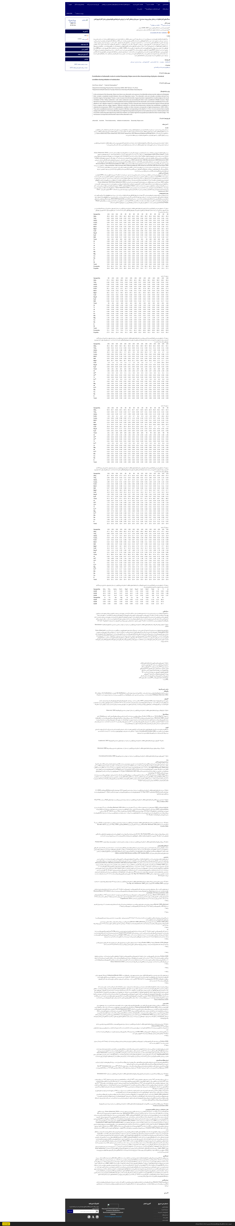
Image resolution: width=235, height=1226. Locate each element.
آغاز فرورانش (146, 62)
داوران (70, 4)
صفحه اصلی (165, 4)
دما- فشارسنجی (155, 62)
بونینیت (162, 62)
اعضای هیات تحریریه (163, 1212)
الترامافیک (167, 62)
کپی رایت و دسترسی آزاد (93, 4)
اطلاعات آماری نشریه (138, 4)
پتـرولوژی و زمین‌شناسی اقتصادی (162, 67)
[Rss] (89, 1217)
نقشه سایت (165, 1220)
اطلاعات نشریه (150, 4)
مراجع (165, 1193)
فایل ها (85, 31)
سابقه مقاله (84, 44)
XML (85, 35)
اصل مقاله (164, 124)
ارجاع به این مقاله (82, 54)
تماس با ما (139, 9)
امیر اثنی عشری (166, 25)
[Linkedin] (97, 1217)
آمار (85, 59)
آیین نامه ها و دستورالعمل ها (153, 9)
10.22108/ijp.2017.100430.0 (158, 33)
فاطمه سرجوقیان (155, 25)
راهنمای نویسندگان (79, 4)
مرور (159, 4)
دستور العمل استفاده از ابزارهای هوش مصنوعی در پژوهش (116, 4)
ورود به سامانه (79, 13)
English (69, 13)
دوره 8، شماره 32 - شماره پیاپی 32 (72, 21)
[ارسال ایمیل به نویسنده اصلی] (161, 25)
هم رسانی (84, 49)
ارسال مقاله (165, 9)
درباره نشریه (165, 1209)
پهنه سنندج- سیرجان (136, 62)
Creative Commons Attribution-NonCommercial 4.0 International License (114, 1211)
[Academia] (93, 1217)
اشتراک (70, 1211)
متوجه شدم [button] (6, 1224)
